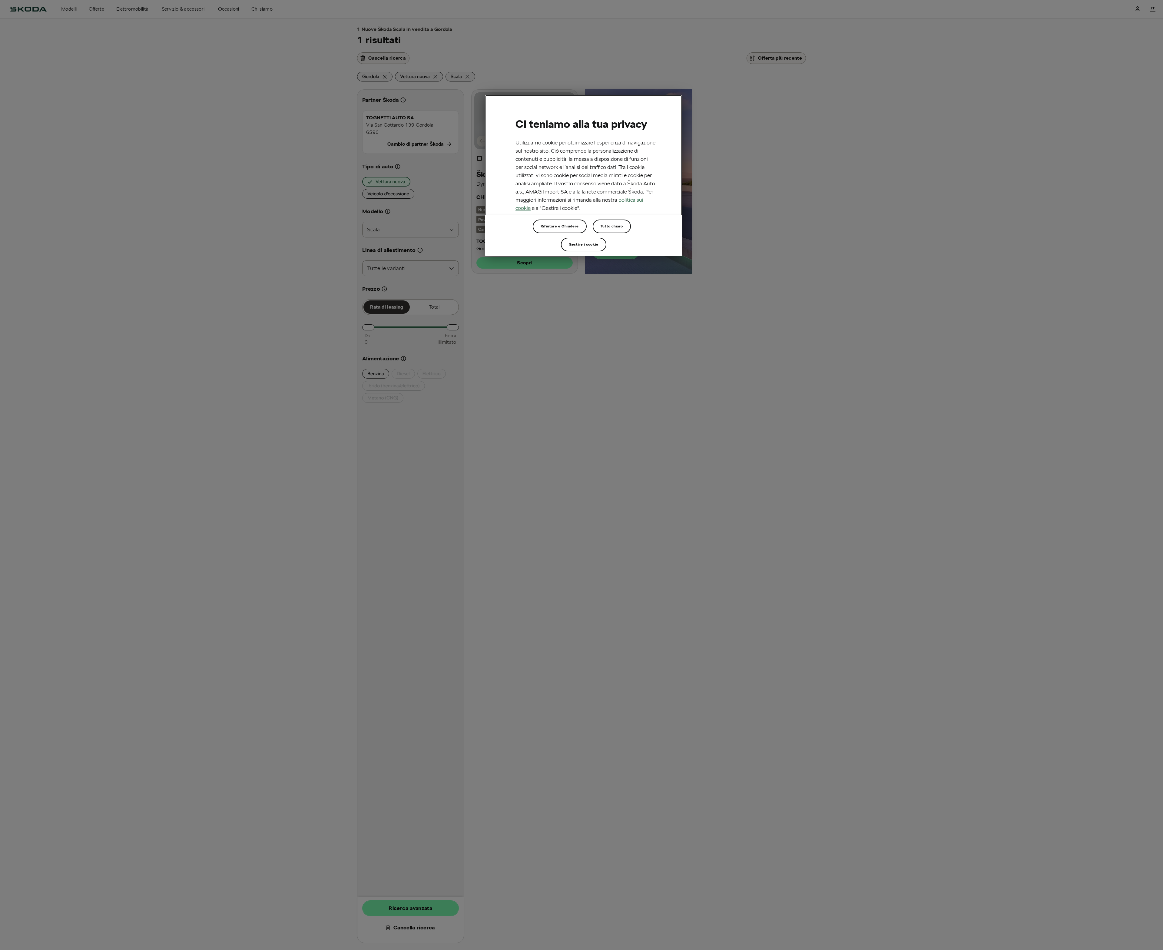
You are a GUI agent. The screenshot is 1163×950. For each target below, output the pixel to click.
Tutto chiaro (612, 226)
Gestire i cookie (583, 244)
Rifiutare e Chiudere (560, 226)
